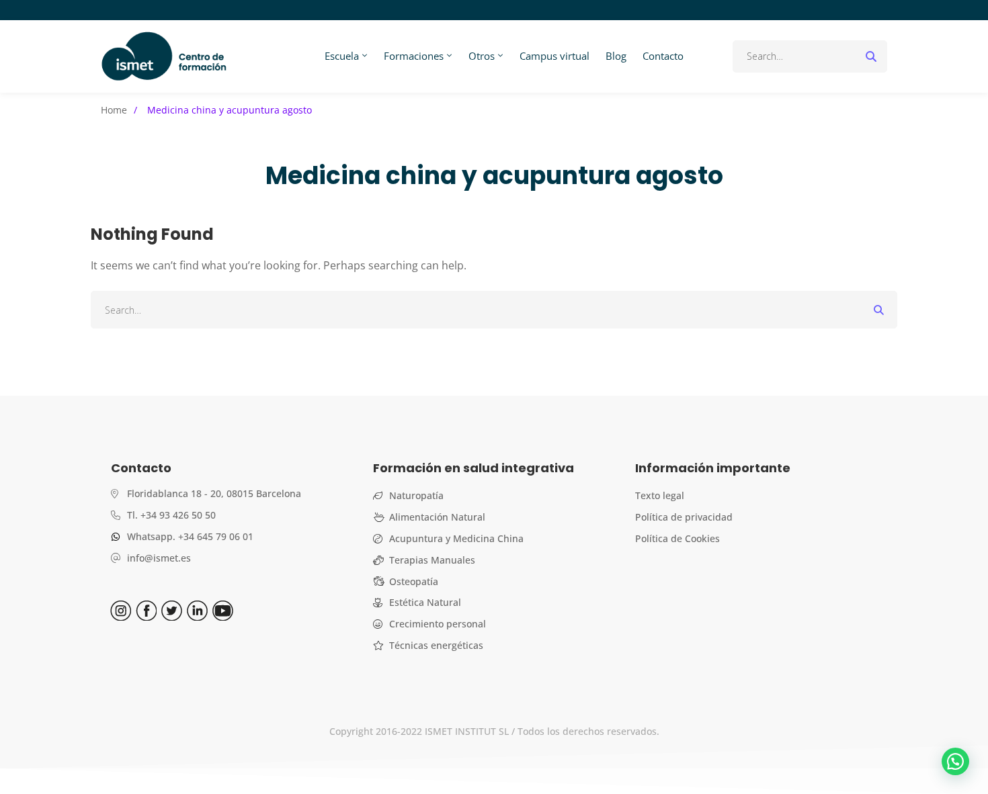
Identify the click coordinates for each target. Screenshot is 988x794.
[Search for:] (810, 55)
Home (114, 109)
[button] (955, 761)
